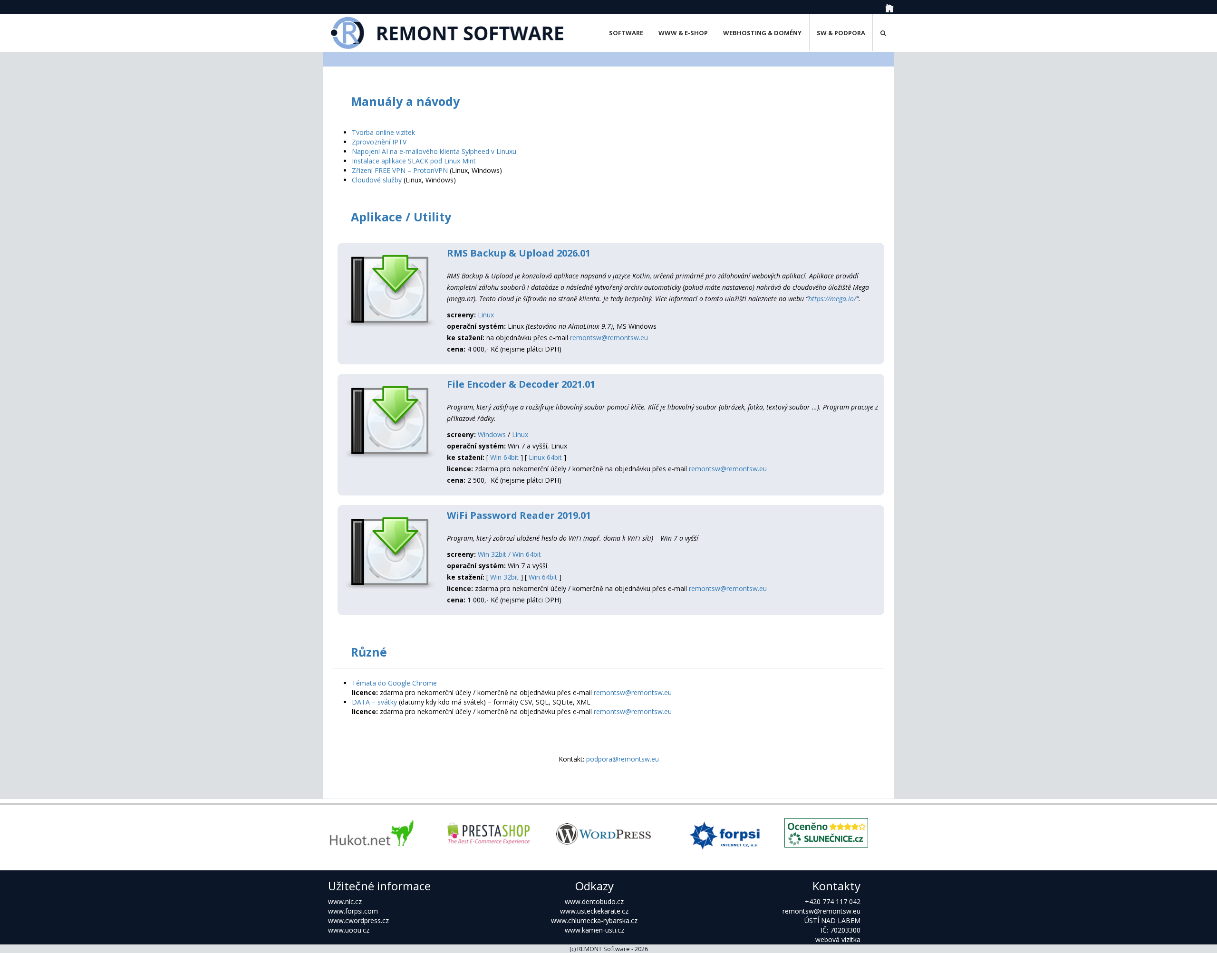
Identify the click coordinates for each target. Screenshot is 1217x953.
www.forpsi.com (353, 910)
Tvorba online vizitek (383, 132)
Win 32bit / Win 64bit (509, 554)
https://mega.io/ (832, 298)
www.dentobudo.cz (594, 901)
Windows (492, 434)
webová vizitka (837, 939)
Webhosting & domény (762, 33)
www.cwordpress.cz (358, 920)
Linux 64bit (545, 457)
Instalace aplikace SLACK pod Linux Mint (414, 160)
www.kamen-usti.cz (594, 929)
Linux (486, 314)
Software (626, 33)
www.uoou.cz (348, 929)
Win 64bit (504, 457)
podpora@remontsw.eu (622, 758)
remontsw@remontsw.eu (609, 337)
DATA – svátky (374, 701)
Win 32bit (504, 576)
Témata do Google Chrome (394, 682)
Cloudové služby (377, 179)
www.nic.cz (345, 901)
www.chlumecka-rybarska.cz (594, 920)
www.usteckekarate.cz (594, 910)
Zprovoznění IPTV (379, 141)
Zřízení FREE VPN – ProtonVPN (400, 170)
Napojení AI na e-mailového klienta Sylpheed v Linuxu (434, 151)
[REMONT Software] (447, 32)
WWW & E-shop (683, 33)
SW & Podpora (841, 33)
